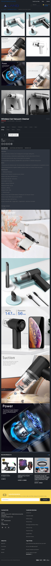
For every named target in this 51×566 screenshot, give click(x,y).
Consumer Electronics (10, 140)
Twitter (5, 144)
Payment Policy (29, 530)
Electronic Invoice (30, 536)
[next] (49, 119)
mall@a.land (4, 524)
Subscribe (45, 499)
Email (12, 144)
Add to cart (14, 135)
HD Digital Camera (5, 475)
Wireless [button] (18, 129)
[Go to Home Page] (1, 9)
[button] (22, 33)
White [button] (8, 127)
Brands (2, 552)
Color (2, 127)
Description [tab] (4, 148)
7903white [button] (20, 127)
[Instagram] (5, 527)
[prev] (47, 119)
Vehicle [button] (13, 129)
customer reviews (10, 121)
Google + (9, 144)
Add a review (18, 121)
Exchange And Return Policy (32, 524)
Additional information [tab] (16, 148)
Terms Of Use (29, 527)
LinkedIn (7, 144)
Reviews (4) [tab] (28, 148)
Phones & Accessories (30, 474)
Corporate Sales (29, 515)
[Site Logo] (11, 5)
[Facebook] (2, 527)
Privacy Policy (29, 521)
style (2, 129)
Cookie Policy (29, 533)
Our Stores (3, 546)
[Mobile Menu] (1, 5)
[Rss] (8, 527)
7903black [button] (14, 127)
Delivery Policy (29, 518)
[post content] (9, 465)
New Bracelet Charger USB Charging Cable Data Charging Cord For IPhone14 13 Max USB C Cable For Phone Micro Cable (41, 477)
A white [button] (30, 127)
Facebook (2, 144)
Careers (3, 549)
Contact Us (28, 512)
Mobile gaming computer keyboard (24, 476)
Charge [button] (8, 129)
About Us (3, 543)
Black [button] (36, 127)
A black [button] (25, 127)
